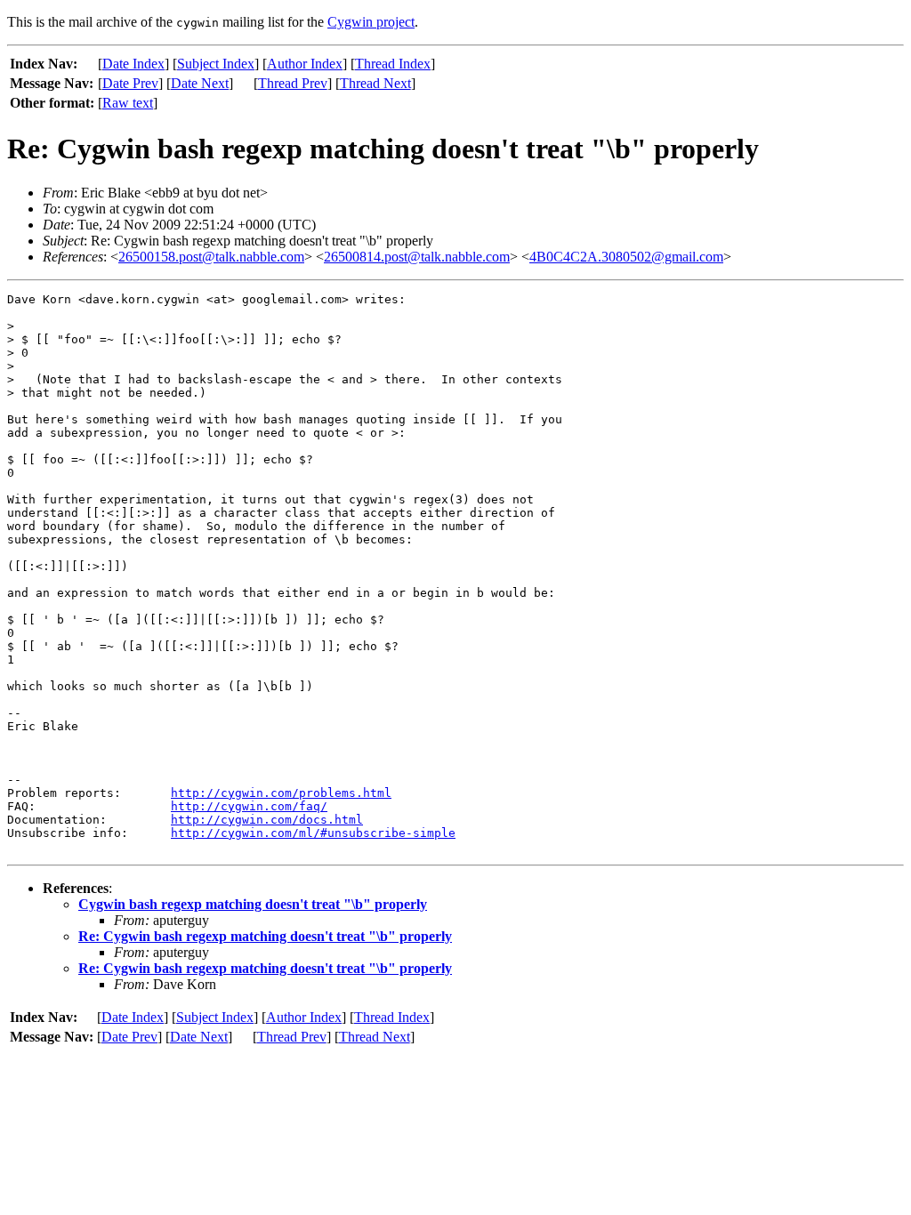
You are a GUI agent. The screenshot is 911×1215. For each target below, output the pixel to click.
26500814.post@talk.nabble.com (417, 256)
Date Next (200, 83)
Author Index (305, 63)
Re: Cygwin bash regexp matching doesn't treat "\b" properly (265, 936)
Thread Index (393, 63)
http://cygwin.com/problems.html (281, 793)
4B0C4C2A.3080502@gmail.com (626, 256)
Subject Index (215, 63)
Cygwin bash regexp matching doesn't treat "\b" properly (252, 904)
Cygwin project (371, 21)
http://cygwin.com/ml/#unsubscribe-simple (313, 833)
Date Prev (130, 83)
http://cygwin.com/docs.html (267, 819)
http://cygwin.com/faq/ (249, 806)
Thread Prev (292, 83)
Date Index (133, 63)
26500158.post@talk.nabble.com (211, 256)
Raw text (127, 102)
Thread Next (375, 83)
